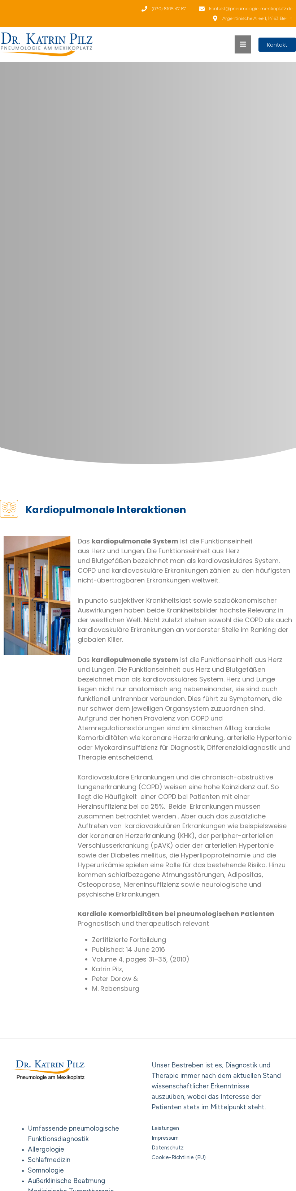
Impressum (165, 1138)
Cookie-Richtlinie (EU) (179, 1157)
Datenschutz (168, 1147)
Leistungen (165, 1128)
